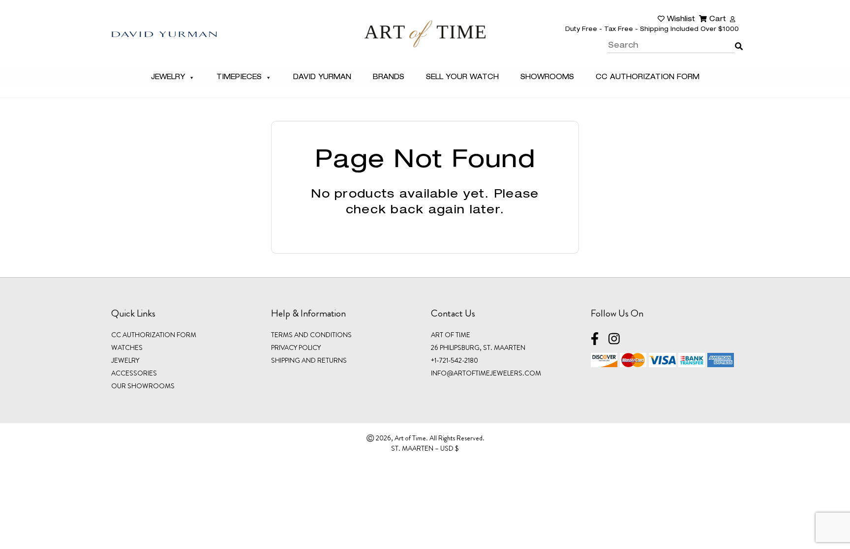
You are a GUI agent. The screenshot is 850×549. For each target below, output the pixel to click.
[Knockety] (425, 33)
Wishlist (680, 19)
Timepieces (239, 77)
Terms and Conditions (311, 335)
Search (737, 39)
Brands (388, 77)
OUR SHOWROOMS (143, 386)
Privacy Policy (296, 347)
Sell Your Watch (462, 77)
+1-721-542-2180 (454, 360)
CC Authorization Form (647, 77)
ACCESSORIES (134, 373)
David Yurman (322, 77)
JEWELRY (125, 360)
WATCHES (127, 347)
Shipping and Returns (309, 360)
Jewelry (168, 77)
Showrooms (547, 77)
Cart (716, 19)
